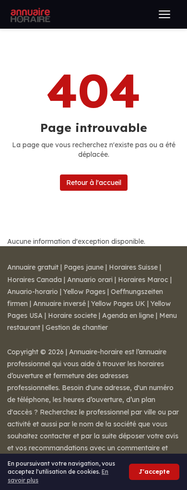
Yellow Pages (84, 291)
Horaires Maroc (143, 279)
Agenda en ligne (128, 315)
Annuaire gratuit (32, 267)
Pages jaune (84, 267)
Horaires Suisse (133, 267)
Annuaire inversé (59, 303)
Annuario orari (90, 279)
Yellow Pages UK (118, 303)
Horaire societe (72, 315)
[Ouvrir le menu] (164, 14)
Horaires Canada (34, 279)
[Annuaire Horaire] (29, 14)
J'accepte (154, 471)
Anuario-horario (32, 291)
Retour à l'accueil (93, 182)
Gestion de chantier (77, 327)
